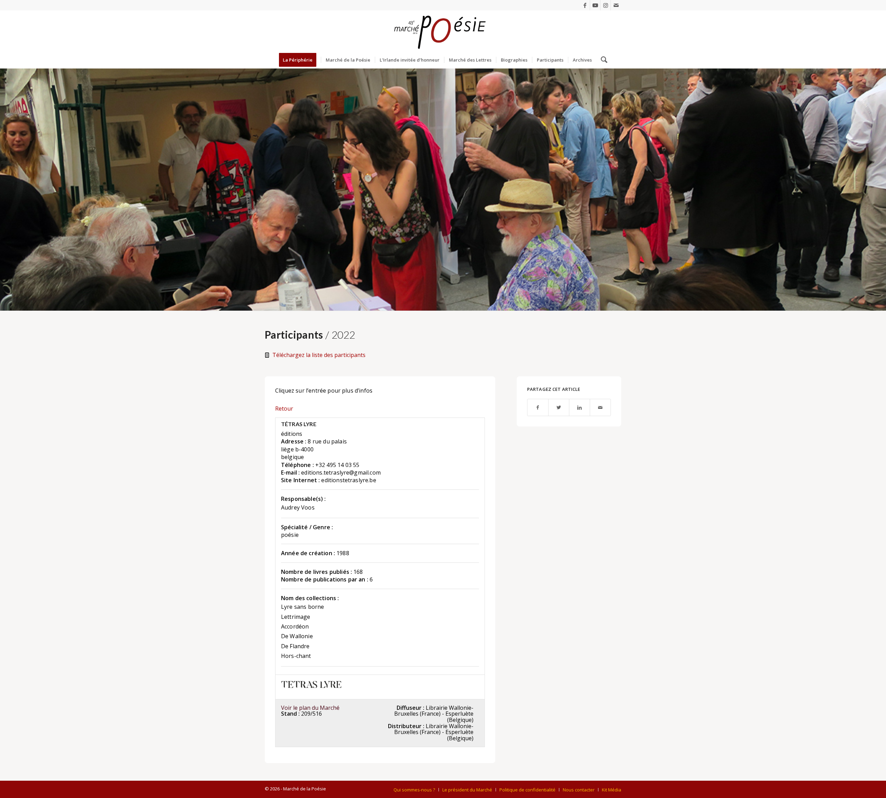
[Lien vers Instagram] (605, 5)
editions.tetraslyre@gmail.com (341, 472)
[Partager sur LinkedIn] (579, 407)
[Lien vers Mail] (616, 5)
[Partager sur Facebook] (537, 407)
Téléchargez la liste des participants (318, 355)
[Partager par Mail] (600, 407)
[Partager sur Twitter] (559, 407)
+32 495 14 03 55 (337, 465)
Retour (284, 408)
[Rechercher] (601, 59)
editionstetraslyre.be (348, 480)
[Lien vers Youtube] (595, 5)
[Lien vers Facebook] (585, 5)
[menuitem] (300, 59)
